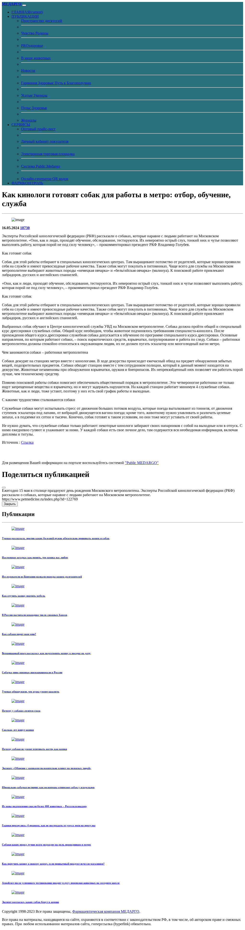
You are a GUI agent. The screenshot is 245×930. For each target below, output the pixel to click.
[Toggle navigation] (24, 5)
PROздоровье (32, 46)
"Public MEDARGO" (142, 463)
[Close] (4, 487)
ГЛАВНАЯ (27, 12)
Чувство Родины (34, 33)
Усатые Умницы (34, 95)
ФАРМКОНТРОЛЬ (27, 183)
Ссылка (27, 442)
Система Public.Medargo (40, 166)
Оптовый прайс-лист (38, 129)
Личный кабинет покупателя (44, 141)
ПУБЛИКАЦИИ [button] (25, 16)
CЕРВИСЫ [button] (20, 125)
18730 (25, 228)
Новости (28, 70)
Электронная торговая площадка (48, 154)
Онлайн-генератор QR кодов (44, 179)
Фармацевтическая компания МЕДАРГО (105, 911)
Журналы (28, 120)
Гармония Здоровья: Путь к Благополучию (56, 83)
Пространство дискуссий (41, 21)
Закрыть (10, 504)
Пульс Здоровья (34, 108)
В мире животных (36, 58)
